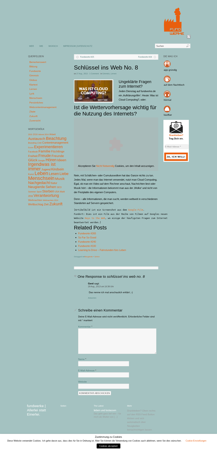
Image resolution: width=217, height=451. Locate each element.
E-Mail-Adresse (87, 370)
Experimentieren (48, 147)
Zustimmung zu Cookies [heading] (108, 437)
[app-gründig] (167, 66)
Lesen (54, 174)
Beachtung (56, 138)
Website (82, 381)
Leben (41, 173)
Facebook (33, 151)
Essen (30, 147)
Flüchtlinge (57, 151)
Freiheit (33, 156)
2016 (35, 134)
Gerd (91, 283)
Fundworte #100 (87, 245)
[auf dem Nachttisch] (167, 81)
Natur (54, 183)
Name (82, 359)
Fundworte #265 (87, 233)
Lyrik (31, 93)
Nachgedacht (39, 183)
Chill (39, 143)
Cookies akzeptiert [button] (108, 446)
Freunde (58, 156)
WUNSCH (53, 46)
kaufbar (168, 114)
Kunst (31, 174)
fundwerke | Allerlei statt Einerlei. (36, 410)
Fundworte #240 (87, 241)
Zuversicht (35, 120)
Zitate (32, 111)
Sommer (32, 192)
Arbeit (52, 134)
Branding (32, 143)
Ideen (61, 160)
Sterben (48, 191)
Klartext (33, 84)
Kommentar (85, 326)
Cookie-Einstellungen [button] (196, 440)
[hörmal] (167, 96)
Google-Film (135, 210)
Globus (33, 80)
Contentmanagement (55, 142)
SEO (59, 187)
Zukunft (33, 116)
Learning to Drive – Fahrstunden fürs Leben (102, 250)
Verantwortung (46, 195)
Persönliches (36, 102)
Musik (60, 179)
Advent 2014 (43, 134)
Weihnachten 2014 (50, 200)
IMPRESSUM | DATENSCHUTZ (77, 46)
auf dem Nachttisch (174, 84)
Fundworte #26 (145, 57)
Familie (44, 151)
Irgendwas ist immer (42, 166)
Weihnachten (35, 200)
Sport (39, 192)
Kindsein (57, 169)
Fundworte (35, 71)
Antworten (92, 298)
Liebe (64, 174)
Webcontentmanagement (42, 107)
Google (41, 160)
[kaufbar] (167, 111)
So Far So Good (87, 237)
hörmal (167, 100)
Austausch (36, 139)
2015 (30, 134)
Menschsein (35, 98)
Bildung (33, 66)
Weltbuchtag (35, 204)
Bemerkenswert (37, 62)
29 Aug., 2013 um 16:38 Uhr (101, 286)
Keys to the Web (95, 218)
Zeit (46, 204)
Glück (32, 160)
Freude (44, 155)
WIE (41, 46)
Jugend (46, 169)
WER (31, 46)
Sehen (97, 257)
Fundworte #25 (87, 57)
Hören (51, 160)
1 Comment (94, 74)
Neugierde (89, 257)
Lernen (113, 74)
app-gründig (170, 69)
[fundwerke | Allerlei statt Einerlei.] (108, 37)
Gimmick (106, 74)
